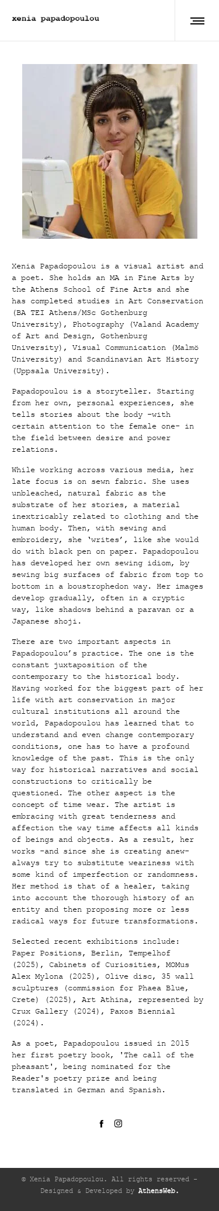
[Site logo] (55, 20)
